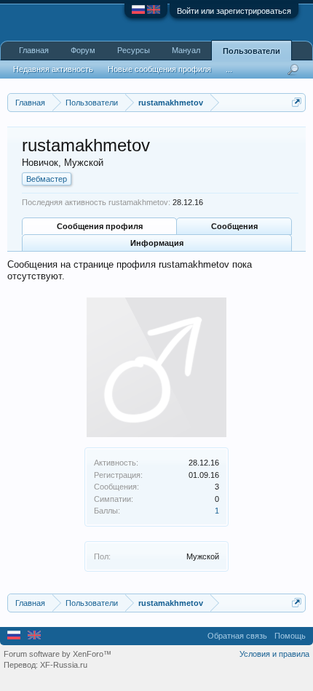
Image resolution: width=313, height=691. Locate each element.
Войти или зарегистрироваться (234, 11)
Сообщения (234, 226)
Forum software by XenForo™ (57, 654)
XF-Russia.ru (63, 664)
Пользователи (251, 51)
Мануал (186, 50)
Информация (156, 243)
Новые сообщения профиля (159, 69)
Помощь (290, 635)
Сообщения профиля (100, 226)
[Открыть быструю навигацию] (296, 102)
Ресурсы (133, 50)
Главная (34, 50)
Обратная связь (237, 635)
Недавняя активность (53, 69)
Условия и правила (274, 654)
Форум (83, 50)
